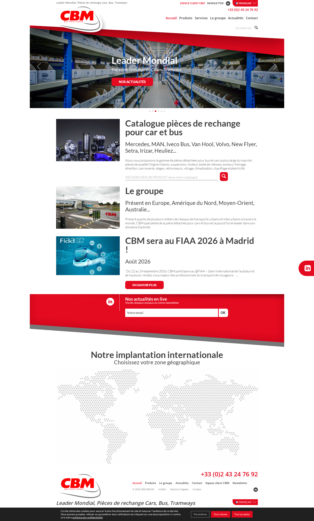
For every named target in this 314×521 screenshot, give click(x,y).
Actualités (235, 18)
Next (275, 66)
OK (223, 313)
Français (245, 3)
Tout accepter (242, 514)
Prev (39, 66)
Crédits (162, 489)
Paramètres (200, 514)
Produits (185, 18)
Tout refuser (221, 514)
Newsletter (215, 3)
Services (201, 18)
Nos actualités (132, 82)
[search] (255, 28)
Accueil (171, 18)
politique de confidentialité (87, 517)
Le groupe (218, 18)
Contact (252, 18)
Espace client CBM (192, 3)
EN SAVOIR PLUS (144, 285)
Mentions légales (179, 489)
